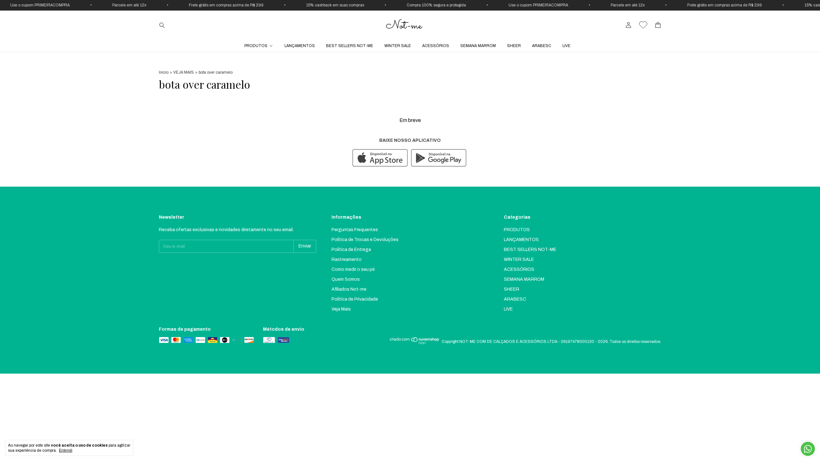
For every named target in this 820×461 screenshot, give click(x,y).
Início (163, 72)
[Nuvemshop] (414, 343)
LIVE (566, 46)
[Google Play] (439, 158)
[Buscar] (162, 25)
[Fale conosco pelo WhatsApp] (808, 449)
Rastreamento (347, 259)
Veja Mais (341, 309)
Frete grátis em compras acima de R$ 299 (211, 5)
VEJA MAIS (183, 72)
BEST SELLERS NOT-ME (349, 46)
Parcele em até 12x (114, 5)
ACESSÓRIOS (435, 46)
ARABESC (541, 46)
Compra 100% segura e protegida (421, 5)
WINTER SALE (397, 46)
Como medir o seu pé (353, 269)
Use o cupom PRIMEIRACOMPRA (523, 5)
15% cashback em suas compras (320, 5)
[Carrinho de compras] (658, 25)
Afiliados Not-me (349, 289)
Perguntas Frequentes (355, 229)
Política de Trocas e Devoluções (365, 239)
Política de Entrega (351, 249)
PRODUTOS (255, 46)
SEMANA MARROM (478, 46)
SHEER (514, 46)
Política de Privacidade (355, 299)
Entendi (65, 450)
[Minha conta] (628, 25)
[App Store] (380, 158)
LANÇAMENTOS (299, 46)
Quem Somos (346, 279)
